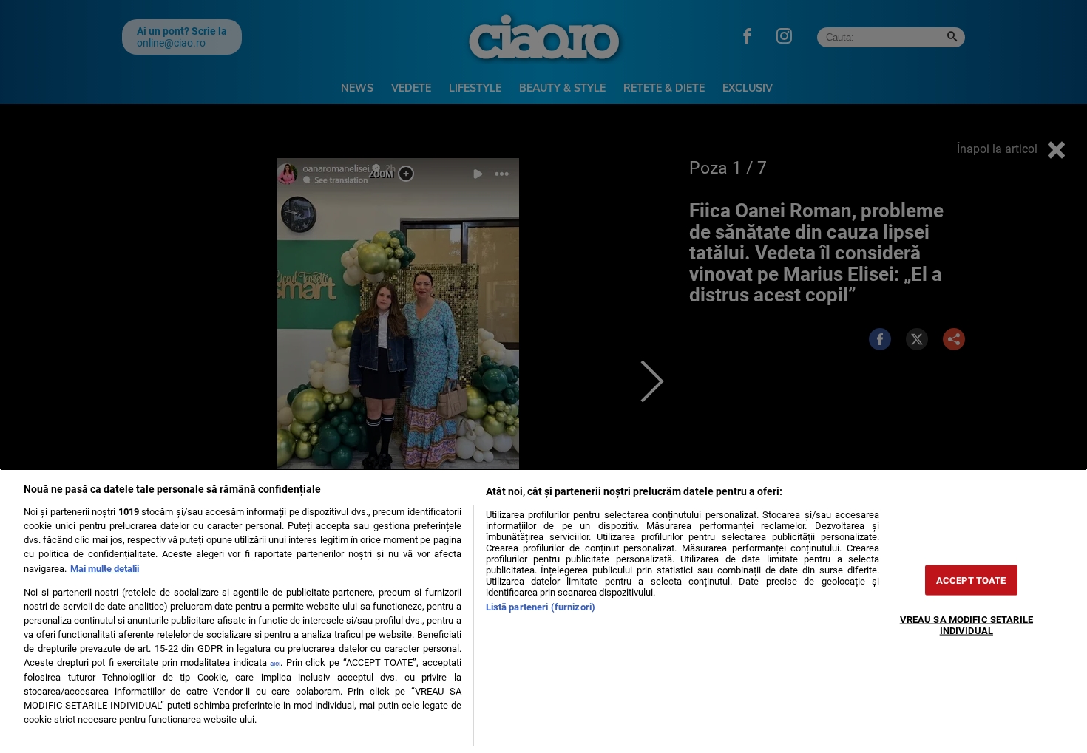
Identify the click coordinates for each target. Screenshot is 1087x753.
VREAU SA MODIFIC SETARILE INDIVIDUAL (966, 624)
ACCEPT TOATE (971, 579)
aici (275, 663)
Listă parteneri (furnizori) (540, 607)
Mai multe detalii (104, 568)
